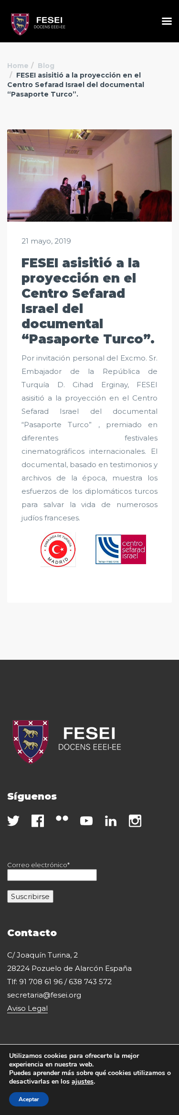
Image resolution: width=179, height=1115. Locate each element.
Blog (46, 65)
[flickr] (62, 818)
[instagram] (135, 821)
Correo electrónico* (38, 865)
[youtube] (86, 821)
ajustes (83, 1081)
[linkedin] (111, 821)
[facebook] (38, 821)
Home (18, 65)
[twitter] (13, 821)
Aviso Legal (27, 1008)
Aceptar (29, 1099)
